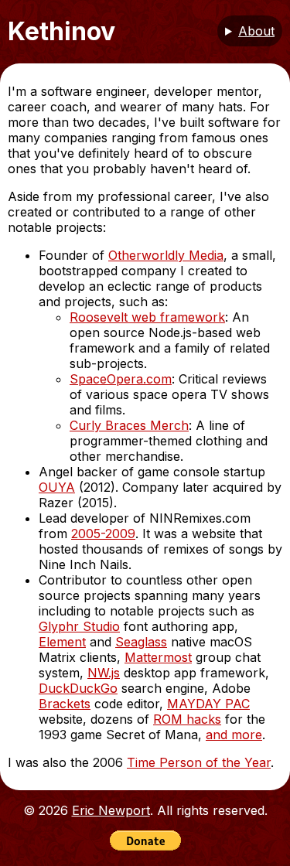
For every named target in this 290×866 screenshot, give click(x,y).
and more (234, 734)
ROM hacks (187, 719)
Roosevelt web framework (147, 317)
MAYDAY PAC (208, 703)
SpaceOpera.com (121, 379)
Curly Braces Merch (129, 425)
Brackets (64, 703)
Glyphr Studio (79, 626)
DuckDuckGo (78, 688)
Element (62, 642)
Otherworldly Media (165, 255)
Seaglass (141, 642)
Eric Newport (111, 810)
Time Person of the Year (199, 762)
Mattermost (158, 657)
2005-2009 (103, 533)
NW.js (103, 672)
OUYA (57, 487)
